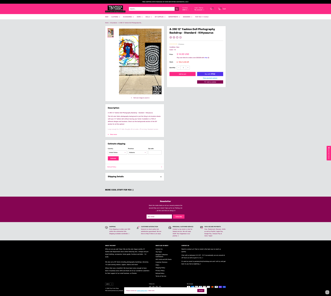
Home (107, 22)
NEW (106, 17)
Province (131, 148)
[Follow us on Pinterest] (157, 287)
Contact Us (159, 249)
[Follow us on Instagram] (153, 287)
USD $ (107, 284)
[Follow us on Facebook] (150, 287)
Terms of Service (161, 276)
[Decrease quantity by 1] (178, 67)
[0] (211, 9)
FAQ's (157, 265)
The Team (159, 252)
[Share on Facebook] (170, 37)
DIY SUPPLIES (159, 17)
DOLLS (148, 17)
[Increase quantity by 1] (188, 67)
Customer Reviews (161, 262)
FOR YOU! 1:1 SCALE (201, 17)
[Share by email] (180, 37)
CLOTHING (114, 17)
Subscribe (179, 216)
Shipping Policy (160, 267)
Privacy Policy (160, 270)
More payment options (210, 78)
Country (110, 148)
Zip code (151, 148)
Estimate (113, 158)
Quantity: (172, 67)
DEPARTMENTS (173, 17)
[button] (210, 82)
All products (113, 22)
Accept (201, 290)
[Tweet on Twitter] (177, 37)
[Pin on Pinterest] (174, 37)
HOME (139, 17)
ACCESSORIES (127, 17)
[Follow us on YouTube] (160, 287)
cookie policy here (142, 290)
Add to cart (182, 74)
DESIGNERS (186, 17)
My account (198, 10)
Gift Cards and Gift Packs (164, 259)
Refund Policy (111, 167)
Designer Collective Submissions (162, 255)
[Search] (177, 9)
